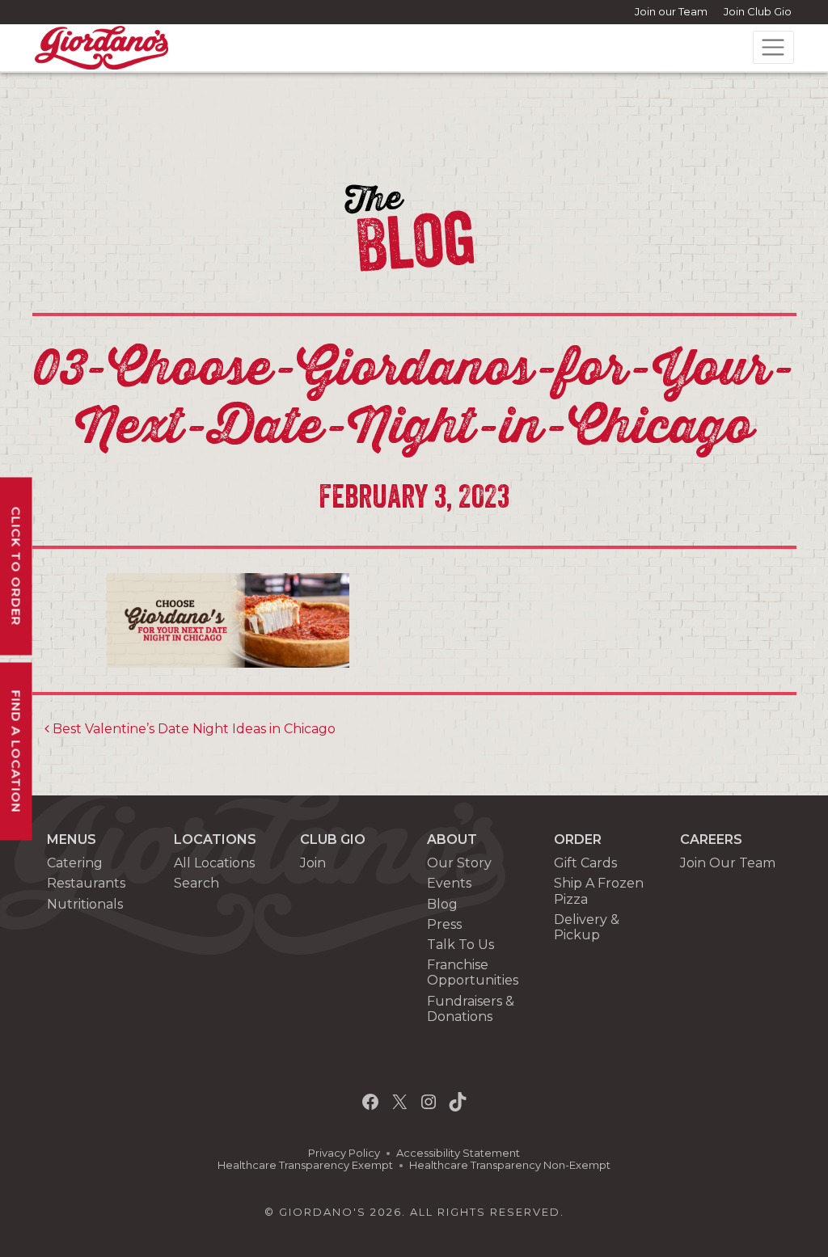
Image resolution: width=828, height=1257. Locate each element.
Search (196, 883)
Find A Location (16, 751)
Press (444, 924)
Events (449, 883)
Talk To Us (460, 944)
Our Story (459, 863)
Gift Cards (585, 863)
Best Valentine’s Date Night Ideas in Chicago (192, 728)
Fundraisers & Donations (470, 1008)
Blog (442, 904)
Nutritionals (85, 904)
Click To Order (16, 566)
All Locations (214, 863)
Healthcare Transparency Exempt (305, 1165)
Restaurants (86, 883)
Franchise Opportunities (472, 972)
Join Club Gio (758, 11)
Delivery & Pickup (586, 927)
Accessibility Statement (458, 1153)
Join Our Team (727, 863)
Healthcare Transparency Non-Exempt (509, 1165)
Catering (75, 863)
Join (313, 863)
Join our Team (671, 11)
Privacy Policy (344, 1153)
